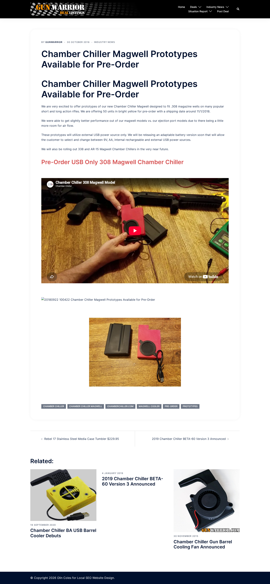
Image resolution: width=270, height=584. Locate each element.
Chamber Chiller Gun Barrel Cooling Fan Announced (203, 544)
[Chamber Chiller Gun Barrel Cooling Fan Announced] (207, 500)
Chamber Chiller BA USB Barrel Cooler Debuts (63, 533)
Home (181, 7)
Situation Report (198, 11)
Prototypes (190, 406)
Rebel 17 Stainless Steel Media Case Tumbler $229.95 (81, 439)
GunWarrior (53, 42)
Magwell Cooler (149, 406)
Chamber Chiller (53, 406)
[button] (238, 9)
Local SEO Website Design (95, 578)
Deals (193, 7)
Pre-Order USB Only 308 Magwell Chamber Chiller (112, 162)
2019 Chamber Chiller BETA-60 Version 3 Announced (189, 439)
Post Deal (223, 11)
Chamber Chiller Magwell (85, 406)
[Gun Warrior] (92, 9)
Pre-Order (171, 406)
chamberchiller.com (120, 406)
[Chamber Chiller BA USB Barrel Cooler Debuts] (63, 495)
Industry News (215, 7)
